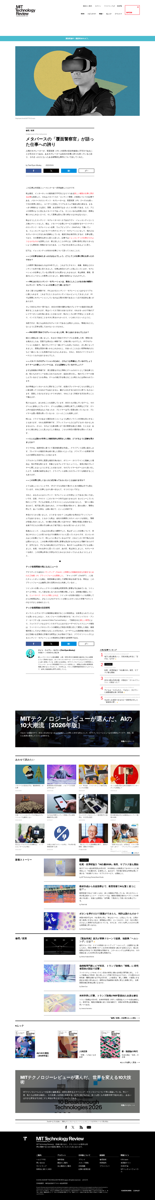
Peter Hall (84, 904)
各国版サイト (126, 1163)
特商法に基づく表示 (44, 1169)
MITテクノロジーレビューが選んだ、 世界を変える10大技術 (75, 1080)
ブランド (82, 1159)
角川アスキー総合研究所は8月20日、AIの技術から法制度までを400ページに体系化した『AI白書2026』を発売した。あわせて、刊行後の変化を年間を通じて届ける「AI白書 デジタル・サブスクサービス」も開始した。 (109, 870)
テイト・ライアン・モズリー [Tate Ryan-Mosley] (56, 650)
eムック (109, 14)
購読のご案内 (87, 6)
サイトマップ (41, 1166)
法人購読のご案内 (64, 1166)
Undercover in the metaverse (36, 134)
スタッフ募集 (84, 1163)
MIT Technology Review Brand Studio (92, 877)
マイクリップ (108, 6)
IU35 (82, 14)
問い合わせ (40, 1163)
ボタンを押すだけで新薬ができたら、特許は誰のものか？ (109, 913)
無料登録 (129, 12)
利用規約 (103, 1163)
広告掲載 (82, 1166)
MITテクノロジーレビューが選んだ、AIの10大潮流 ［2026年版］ (76, 722)
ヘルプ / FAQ (41, 1159)
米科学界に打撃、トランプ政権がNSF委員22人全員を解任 (108, 995)
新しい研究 (84, 620)
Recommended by (126, 853)
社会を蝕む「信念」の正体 (130, 1054)
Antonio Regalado (86, 929)
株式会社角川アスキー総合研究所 (56, 1183)
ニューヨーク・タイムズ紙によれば (43, 595)
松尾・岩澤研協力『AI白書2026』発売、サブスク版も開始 (121, 668)
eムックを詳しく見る (128, 1062)
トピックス (92, 14)
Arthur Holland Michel (87, 957)
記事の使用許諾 (84, 1169)
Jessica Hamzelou (86, 1008)
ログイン (98, 6)
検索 (118, 6)
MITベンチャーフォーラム (130, 1170)
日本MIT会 (124, 1166)
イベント (118, 14)
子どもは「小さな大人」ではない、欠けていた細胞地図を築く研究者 (121, 690)
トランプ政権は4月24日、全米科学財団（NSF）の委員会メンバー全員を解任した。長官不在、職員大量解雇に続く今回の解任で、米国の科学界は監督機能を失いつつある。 (109, 1002)
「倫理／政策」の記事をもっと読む (122, 1018)
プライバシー (105, 1166)
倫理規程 (103, 1159)
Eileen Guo (84, 986)
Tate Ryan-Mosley (34, 165)
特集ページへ (126, 741)
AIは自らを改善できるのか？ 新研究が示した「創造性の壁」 (122, 699)
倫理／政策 (30, 130)
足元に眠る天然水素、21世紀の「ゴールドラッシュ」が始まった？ (122, 680)
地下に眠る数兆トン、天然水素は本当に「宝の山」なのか (121, 656)
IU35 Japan (124, 1159)
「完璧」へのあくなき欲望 (87, 1054)
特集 (101, 14)
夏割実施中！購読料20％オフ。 (78, 38)
